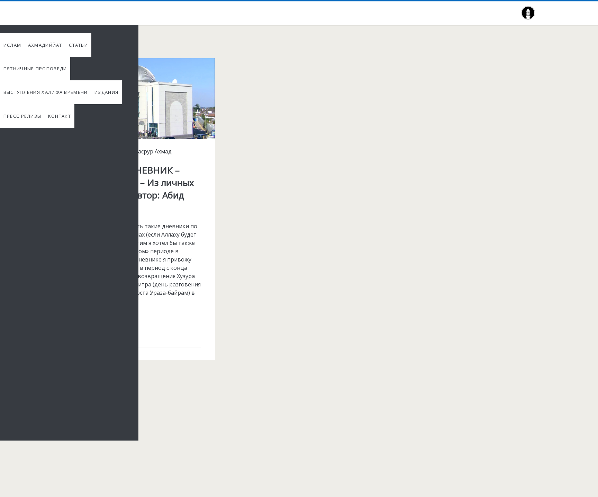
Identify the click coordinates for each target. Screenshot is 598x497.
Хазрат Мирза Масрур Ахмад (132, 151)
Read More (81, 327)
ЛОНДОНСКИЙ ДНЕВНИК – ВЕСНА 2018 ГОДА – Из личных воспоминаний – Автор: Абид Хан (123, 66)
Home (53, 46)
